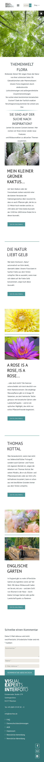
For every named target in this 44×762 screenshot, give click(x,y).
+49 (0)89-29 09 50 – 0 (15, 707)
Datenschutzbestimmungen (17, 723)
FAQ (8, 719)
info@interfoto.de (11, 714)
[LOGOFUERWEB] (11, 5)
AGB (8, 727)
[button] (18, 5)
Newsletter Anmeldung (16, 734)
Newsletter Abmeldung (16, 738)
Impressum (11, 731)
